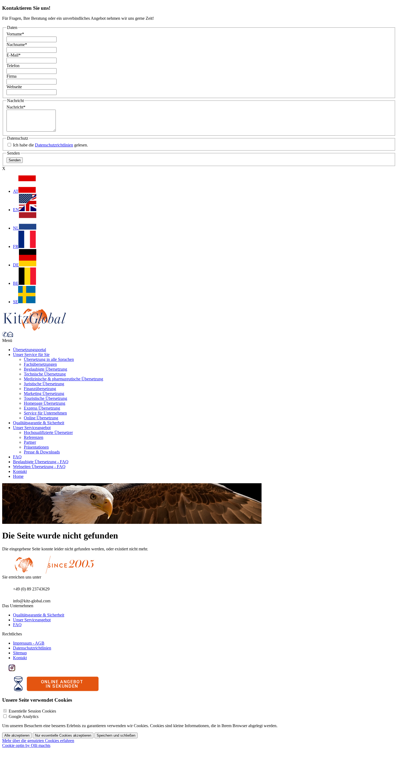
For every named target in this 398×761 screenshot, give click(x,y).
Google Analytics (23, 716)
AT (15, 191)
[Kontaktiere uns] (10, 335)
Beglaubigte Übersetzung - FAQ (40, 461)
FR (15, 246)
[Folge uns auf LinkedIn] (18, 669)
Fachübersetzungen (40, 364)
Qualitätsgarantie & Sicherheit (38, 422)
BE (16, 283)
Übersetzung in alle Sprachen (49, 359)
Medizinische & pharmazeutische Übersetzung (63, 379)
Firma (11, 76)
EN (16, 209)
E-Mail (13, 55)
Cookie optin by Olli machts (26, 745)
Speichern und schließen (116, 735)
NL (16, 228)
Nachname (16, 44)
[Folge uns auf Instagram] (12, 669)
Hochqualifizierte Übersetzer (48, 432)
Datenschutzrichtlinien (54, 145)
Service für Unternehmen (45, 413)
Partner (30, 442)
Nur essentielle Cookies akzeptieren (63, 735)
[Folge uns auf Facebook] (5, 669)
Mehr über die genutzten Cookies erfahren (38, 740)
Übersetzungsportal (29, 349)
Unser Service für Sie (31, 354)
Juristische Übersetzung (44, 383)
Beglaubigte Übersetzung (45, 369)
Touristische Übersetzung (45, 398)
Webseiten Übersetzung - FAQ (39, 466)
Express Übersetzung (42, 408)
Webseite (14, 86)
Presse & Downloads (42, 452)
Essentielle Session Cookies (32, 711)
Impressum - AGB (28, 643)
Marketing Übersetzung (44, 393)
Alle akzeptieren (17, 735)
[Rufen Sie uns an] (5, 335)
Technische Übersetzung (45, 374)
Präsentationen (36, 447)
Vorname (15, 34)
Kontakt (20, 471)
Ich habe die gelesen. (50, 145)
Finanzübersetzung (40, 388)
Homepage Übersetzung (44, 403)
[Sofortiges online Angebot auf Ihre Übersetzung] (56, 689)
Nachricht (15, 107)
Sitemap (20, 653)
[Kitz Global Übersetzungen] (34, 329)
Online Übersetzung (41, 418)
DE (16, 265)
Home (18, 476)
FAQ (17, 457)
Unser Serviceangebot (32, 427)
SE (15, 301)
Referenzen (33, 437)
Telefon (12, 65)
